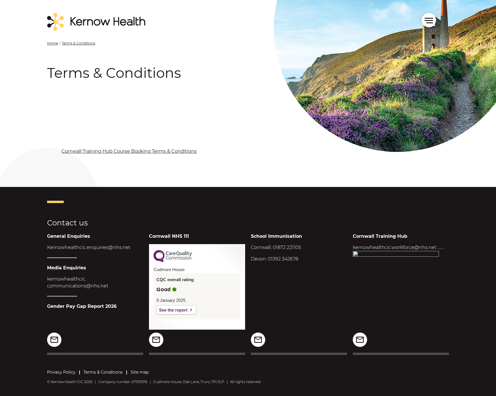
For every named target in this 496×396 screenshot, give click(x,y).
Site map (140, 372)
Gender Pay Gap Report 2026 (82, 306)
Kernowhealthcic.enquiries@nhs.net (88, 247)
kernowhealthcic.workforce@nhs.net (394, 247)
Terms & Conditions (103, 372)
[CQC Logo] (173, 260)
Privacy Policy (61, 372)
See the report (173, 310)
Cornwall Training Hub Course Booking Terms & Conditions (129, 151)
